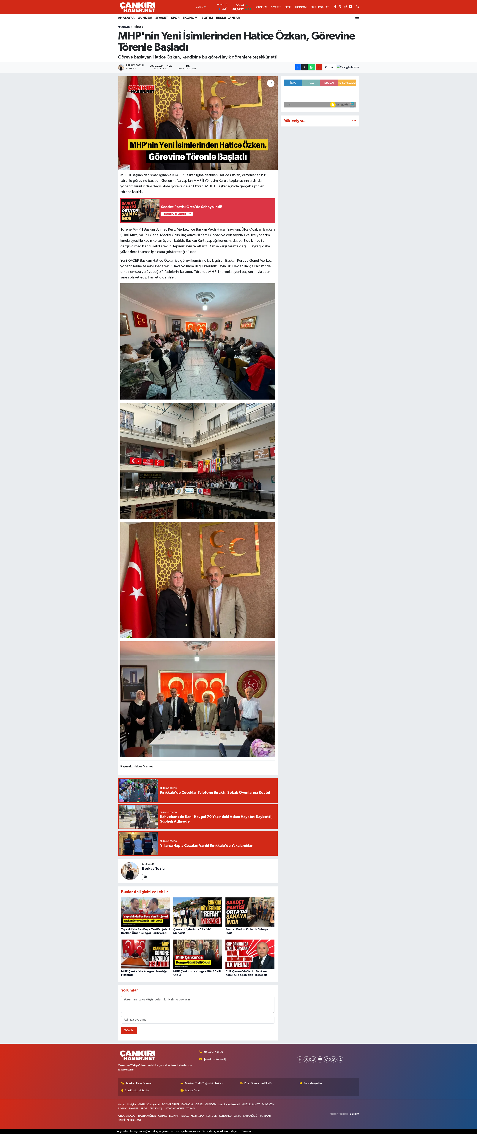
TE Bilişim (353, 1113)
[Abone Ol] (348, 67)
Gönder (129, 1030)
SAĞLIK (122, 1108)
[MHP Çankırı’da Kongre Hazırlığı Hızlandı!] (145, 954)
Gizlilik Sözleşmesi (149, 1104)
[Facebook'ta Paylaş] (298, 67)
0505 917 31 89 (213, 1052)
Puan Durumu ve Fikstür (258, 1083)
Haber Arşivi (192, 1090)
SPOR (175, 18)
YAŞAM (190, 1108)
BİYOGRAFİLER (170, 1104)
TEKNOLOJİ (155, 1108)
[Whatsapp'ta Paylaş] (311, 67)
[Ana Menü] (357, 18)
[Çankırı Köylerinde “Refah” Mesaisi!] (197, 912)
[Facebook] (300, 1059)
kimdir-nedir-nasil (229, 1104)
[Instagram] (313, 1059)
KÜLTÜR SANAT (251, 1104)
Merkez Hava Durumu (139, 1083)
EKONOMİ (190, 18)
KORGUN (211, 1115)
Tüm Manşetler (313, 1083)
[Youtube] (320, 1059)
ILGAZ (185, 1115)
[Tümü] (354, 121)
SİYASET (161, 18)
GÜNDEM (145, 18)
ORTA (237, 1115)
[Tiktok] (327, 1059)
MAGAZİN (268, 1104)
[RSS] (340, 1059)
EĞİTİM (207, 18)
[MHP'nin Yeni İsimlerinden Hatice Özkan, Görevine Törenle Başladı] (198, 123)
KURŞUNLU (225, 1115)
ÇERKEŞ (162, 1115)
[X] (307, 1059)
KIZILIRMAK (197, 1115)
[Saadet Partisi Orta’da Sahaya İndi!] (249, 912)
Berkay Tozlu (153, 868)
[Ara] (357, 6)
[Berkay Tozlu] (130, 870)
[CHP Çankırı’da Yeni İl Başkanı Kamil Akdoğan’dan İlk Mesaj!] (249, 954)
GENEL (199, 1104)
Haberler (124, 27)
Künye (121, 1104)
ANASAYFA (126, 18)
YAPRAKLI (265, 1115)
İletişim (131, 1104)
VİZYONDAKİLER (174, 1108)
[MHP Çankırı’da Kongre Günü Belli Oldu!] (197, 954)
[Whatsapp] (333, 1059)
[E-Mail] (145, 877)
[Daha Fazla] (319, 67)
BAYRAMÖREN (147, 1115)
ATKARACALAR (127, 1115)
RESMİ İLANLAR (228, 18)
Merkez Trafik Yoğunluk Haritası (204, 1083)
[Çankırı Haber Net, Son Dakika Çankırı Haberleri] (137, 7)
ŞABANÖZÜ (250, 1115)
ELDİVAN (174, 1115)
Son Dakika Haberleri (137, 1090)
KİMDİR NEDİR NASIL (129, 1120)
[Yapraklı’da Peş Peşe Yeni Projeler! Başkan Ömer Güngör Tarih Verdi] (145, 912)
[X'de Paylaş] (304, 67)
